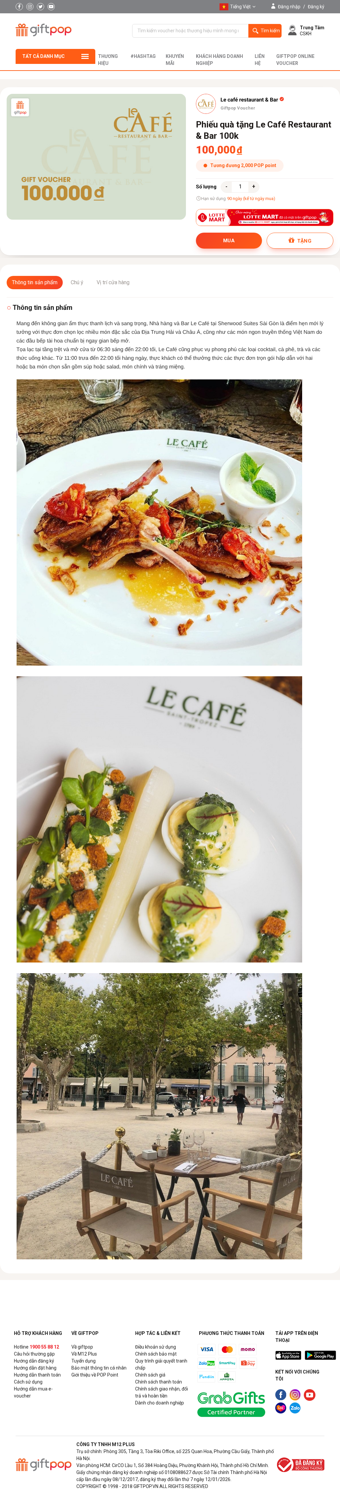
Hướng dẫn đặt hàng (35, 1368)
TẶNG (303, 241)
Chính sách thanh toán (158, 1382)
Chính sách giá (150, 1375)
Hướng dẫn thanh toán (37, 1375)
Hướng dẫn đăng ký (34, 1361)
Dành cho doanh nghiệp (159, 1402)
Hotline (36, 1347)
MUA (229, 241)
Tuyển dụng (83, 1361)
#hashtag (143, 56)
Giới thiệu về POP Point (94, 1375)
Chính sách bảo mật (156, 1354)
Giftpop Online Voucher (295, 60)
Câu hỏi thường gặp (34, 1354)
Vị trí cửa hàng (113, 282)
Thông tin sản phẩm (34, 282)
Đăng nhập (289, 6)
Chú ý (77, 282)
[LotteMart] (264, 217)
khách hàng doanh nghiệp (219, 60)
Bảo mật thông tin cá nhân (99, 1368)
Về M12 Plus (84, 1354)
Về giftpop (82, 1347)
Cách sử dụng (28, 1382)
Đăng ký (316, 6)
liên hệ (260, 60)
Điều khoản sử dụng (155, 1347)
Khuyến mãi (175, 60)
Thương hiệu (108, 60)
